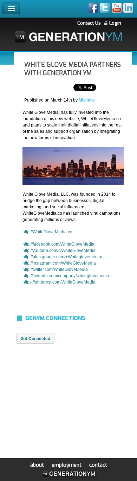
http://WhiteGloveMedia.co (47, 231)
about (37, 464)
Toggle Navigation (11, 8)
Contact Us (89, 23)
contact (98, 464)
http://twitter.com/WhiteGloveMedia (55, 269)
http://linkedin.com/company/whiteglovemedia (65, 275)
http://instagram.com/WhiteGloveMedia (59, 263)
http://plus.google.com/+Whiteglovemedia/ (62, 256)
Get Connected (35, 338)
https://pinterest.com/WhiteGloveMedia (59, 282)
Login (115, 23)
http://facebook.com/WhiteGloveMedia (58, 244)
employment (66, 464)
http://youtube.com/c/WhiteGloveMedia (59, 250)
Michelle (87, 100)
